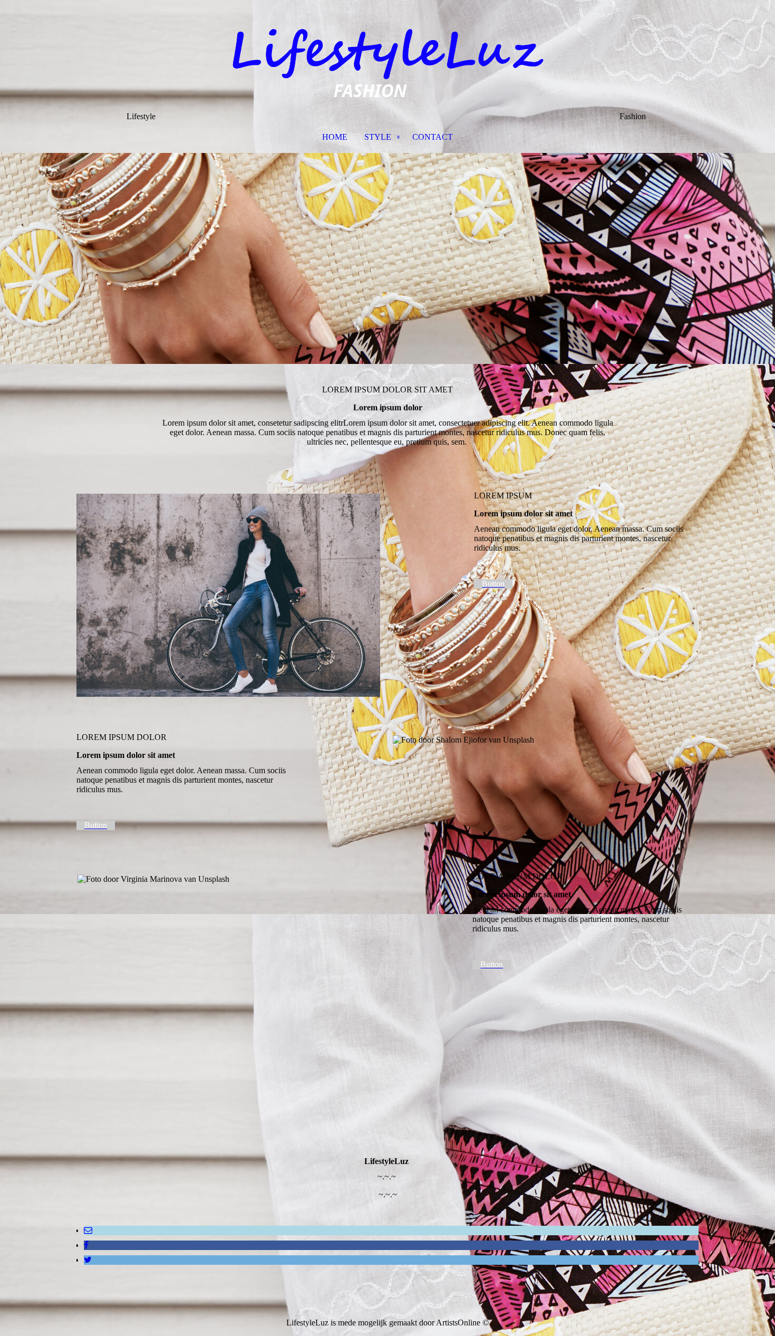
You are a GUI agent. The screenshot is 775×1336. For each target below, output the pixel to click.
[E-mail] (88, 1230)
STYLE (377, 136)
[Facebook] (86, 1245)
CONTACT (432, 136)
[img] (387, 56)
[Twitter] (88, 1259)
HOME (334, 136)
